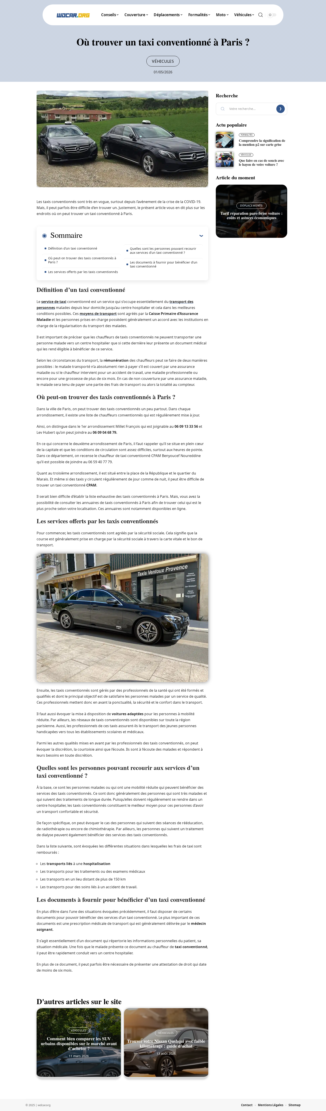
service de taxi (53, 301)
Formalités (247, 135)
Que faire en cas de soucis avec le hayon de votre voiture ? (261, 162)
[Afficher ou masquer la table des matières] (142, 235)
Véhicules (163, 61)
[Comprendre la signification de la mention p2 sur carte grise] (225, 140)
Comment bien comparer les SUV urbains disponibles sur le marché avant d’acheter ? (79, 1043)
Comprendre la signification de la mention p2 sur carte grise (262, 142)
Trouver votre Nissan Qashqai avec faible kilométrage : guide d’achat (166, 1043)
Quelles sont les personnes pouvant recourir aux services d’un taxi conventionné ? (163, 250)
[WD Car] (73, 15)
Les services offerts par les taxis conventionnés (83, 272)
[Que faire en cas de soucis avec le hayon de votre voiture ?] (225, 160)
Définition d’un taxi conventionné (72, 248)
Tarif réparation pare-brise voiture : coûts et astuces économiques (251, 215)
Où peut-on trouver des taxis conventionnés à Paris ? (82, 260)
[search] (260, 15)
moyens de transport (98, 313)
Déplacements (251, 205)
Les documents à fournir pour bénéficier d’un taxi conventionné (163, 264)
